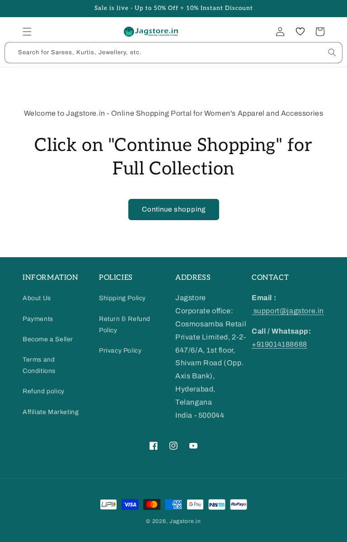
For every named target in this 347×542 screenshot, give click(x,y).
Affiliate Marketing (51, 412)
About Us (37, 298)
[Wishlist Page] (300, 32)
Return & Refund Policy (124, 325)
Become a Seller (48, 339)
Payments (38, 319)
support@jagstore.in (288, 311)
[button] (27, 32)
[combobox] (173, 52)
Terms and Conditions (39, 365)
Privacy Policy (120, 350)
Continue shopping (174, 209)
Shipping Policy (122, 298)
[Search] (332, 52)
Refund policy (44, 391)
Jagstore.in (185, 521)
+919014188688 (279, 344)
